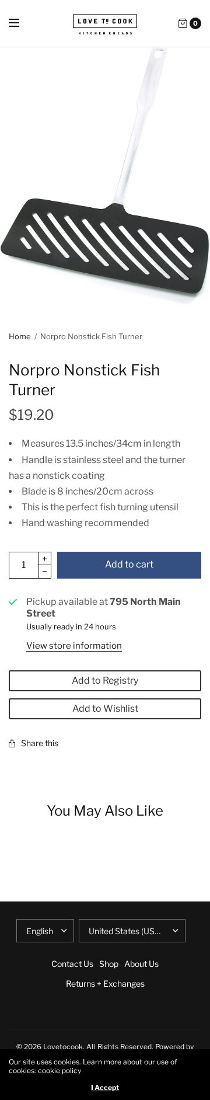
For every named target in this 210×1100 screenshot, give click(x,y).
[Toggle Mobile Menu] (21, 23)
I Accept (105, 1087)
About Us (141, 964)
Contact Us (72, 964)
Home (20, 336)
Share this (39, 743)
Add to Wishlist (105, 708)
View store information (74, 645)
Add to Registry (105, 680)
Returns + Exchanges (105, 983)
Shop (108, 964)
